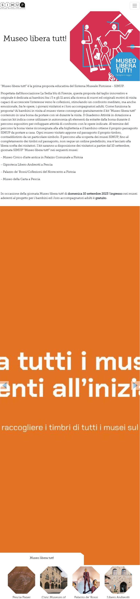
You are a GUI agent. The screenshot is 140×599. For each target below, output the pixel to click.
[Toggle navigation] (135, 5)
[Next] (129, 385)
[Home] (14, 5)
